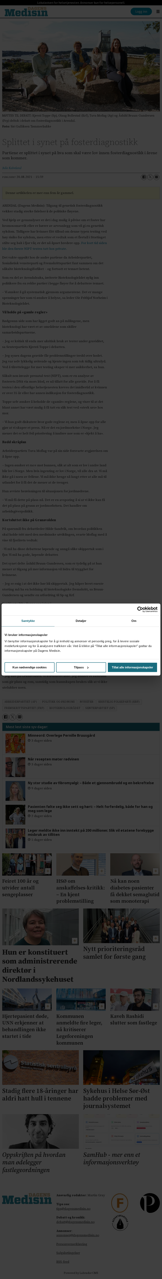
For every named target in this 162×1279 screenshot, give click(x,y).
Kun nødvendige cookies (29, 667)
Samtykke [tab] (28, 620)
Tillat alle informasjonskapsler (132, 667)
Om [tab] (133, 620)
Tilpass (79, 667)
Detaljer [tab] (81, 620)
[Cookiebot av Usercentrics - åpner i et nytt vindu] (140, 609)
